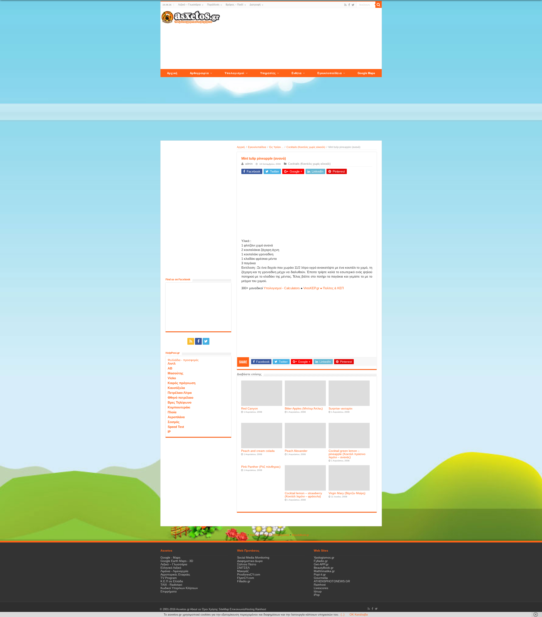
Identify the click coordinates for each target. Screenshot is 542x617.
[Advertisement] (301, 38)
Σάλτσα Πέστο (246, 564)
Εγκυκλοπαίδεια (257, 147)
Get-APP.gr (321, 564)
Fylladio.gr (321, 561)
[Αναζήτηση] (378, 4)
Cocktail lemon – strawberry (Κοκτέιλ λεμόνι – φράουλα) (303, 495)
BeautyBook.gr (323, 567)
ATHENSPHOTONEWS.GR (332, 581)
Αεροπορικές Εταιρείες (175, 574)
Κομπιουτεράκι (179, 407)
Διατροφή (255, 4)
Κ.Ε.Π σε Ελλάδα (171, 581)
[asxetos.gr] (190, 16)
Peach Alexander (296, 450)
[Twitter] (353, 4)
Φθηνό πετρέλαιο (180, 397)
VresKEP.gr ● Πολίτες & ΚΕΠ (323, 288)
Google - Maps (170, 557)
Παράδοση (213, 4)
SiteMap (224, 609)
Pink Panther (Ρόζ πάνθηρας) (261, 466)
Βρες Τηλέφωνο (179, 402)
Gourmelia (321, 578)
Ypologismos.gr (324, 557)
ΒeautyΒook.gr (300, 535)
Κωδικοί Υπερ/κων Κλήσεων (179, 588)
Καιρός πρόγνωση (181, 383)
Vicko (172, 378)
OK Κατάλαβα (359, 614)
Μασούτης (175, 373)
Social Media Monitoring (253, 557)
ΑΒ (170, 368)
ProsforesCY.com (248, 574)
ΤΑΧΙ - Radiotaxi (171, 584)
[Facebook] (349, 4)
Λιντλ (172, 363)
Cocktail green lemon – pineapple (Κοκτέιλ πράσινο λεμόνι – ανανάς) (347, 454)
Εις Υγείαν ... (276, 147)
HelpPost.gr (240, 535)
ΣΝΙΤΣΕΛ (243, 567)
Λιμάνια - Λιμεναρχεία (174, 571)
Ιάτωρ (318, 591)
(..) (342, 614)
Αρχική (241, 147)
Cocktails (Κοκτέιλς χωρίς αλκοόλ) (305, 147)
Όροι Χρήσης (210, 609)
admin (249, 163)
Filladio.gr (243, 581)
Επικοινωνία (237, 609)
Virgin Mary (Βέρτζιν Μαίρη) (347, 493)
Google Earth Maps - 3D (176, 561)
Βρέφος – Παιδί (234, 4)
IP (169, 431)
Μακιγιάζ (243, 571)
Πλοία (172, 412)
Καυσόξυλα (176, 388)
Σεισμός (174, 422)
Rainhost (320, 584)
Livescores (321, 588)
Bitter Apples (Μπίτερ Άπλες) (304, 408)
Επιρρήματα (168, 591)
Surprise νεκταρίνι (340, 408)
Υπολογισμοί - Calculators (282, 288)
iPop (317, 594)
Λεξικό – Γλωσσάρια (189, 4)
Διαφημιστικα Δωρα (250, 561)
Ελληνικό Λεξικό (170, 567)
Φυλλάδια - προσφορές (183, 360)
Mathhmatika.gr (324, 571)
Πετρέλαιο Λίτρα (180, 392)
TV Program (168, 578)
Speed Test (176, 427)
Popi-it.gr (255, 535)
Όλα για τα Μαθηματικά (276, 535)
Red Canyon (249, 408)
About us (195, 609)
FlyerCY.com (245, 578)
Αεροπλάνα (176, 417)
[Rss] (345, 4)
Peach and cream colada (258, 450)
